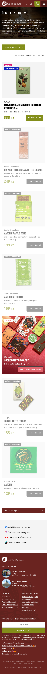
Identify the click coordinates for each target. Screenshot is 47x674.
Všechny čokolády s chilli (30, 369)
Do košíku (32, 117)
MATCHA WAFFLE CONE (15, 233)
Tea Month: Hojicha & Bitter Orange (23, 170)
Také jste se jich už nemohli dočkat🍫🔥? (19, 645)
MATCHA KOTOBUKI (13, 297)
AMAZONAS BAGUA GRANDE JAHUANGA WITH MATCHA (22, 106)
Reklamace (26, 599)
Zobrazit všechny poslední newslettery (15, 654)
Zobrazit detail (34, 181)
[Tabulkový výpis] (39, 55)
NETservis (13, 667)
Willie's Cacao (10, 481)
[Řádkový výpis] (43, 55)
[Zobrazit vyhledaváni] (26, 4)
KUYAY (7, 102)
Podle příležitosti (9, 602)
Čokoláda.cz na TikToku (17, 542)
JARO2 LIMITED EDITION (15, 421)
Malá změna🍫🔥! (9, 651)
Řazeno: (24, 56)
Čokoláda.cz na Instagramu (19, 532)
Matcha (8, 484)
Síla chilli (8, 357)
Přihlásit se (22, 630)
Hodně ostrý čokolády (16, 360)
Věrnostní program (30, 596)
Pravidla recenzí (28, 610)
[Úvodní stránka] (11, 3)
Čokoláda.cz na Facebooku (19, 527)
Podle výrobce (8, 599)
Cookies (25, 607)
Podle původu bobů (10, 607)
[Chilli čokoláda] (23, 335)
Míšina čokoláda (11, 293)
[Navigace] (44, 4)
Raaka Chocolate (11, 166)
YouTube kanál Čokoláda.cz (19, 537)
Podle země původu (10, 604)
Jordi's (7, 418)
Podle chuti (6, 596)
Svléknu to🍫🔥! (8, 648)
